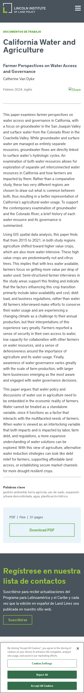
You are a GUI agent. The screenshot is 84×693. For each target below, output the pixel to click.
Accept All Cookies (42, 685)
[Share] (75, 89)
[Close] (77, 648)
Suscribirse (17, 619)
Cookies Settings (42, 663)
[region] (42, 667)
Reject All (42, 674)
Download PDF (42, 529)
